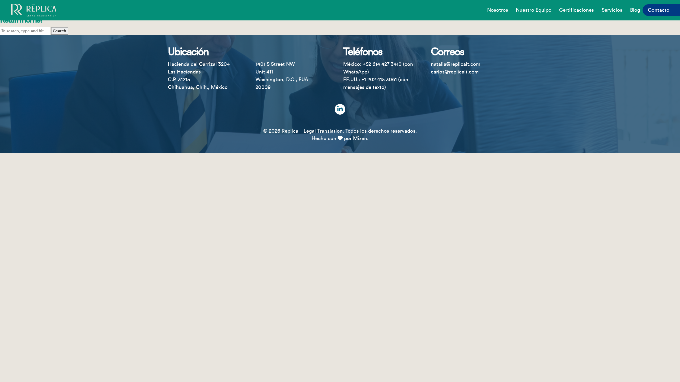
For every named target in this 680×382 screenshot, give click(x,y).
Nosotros (497, 10)
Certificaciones (576, 10)
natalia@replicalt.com (455, 64)
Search (59, 31)
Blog (635, 10)
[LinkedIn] (340, 109)
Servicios (612, 10)
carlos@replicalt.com (455, 72)
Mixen (360, 138)
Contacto (658, 10)
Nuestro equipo (533, 10)
